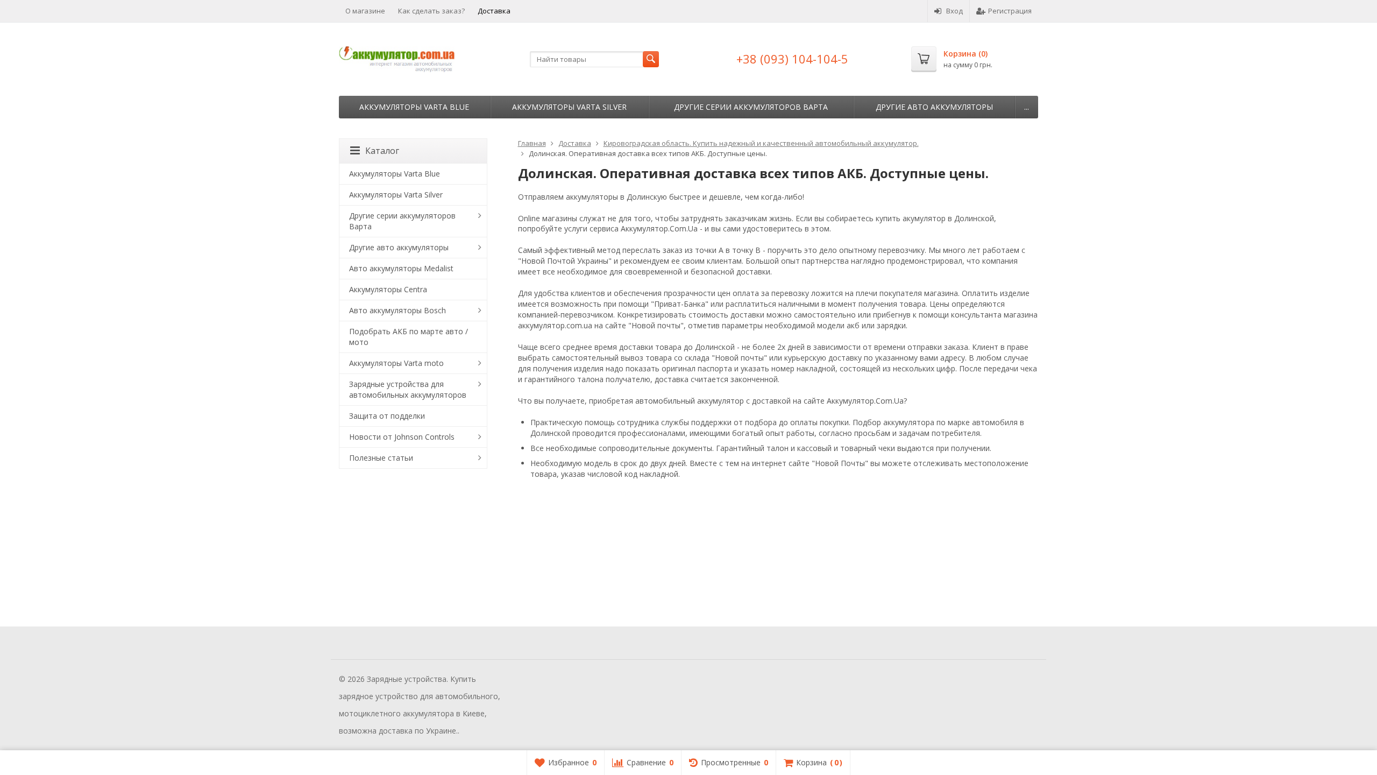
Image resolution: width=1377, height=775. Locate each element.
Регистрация (1010, 11)
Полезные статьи (381, 458)
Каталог (382, 151)
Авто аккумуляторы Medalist (401, 268)
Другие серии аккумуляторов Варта (751, 107)
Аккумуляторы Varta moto (396, 363)
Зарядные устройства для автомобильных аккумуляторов (407, 389)
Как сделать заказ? (431, 11)
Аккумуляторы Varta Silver (569, 107)
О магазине (365, 11)
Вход (954, 11)
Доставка (494, 11)
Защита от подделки (387, 416)
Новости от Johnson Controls (402, 437)
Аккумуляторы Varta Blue (414, 107)
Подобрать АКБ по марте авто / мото (408, 336)
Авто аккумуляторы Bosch (397, 310)
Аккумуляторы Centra (388, 289)
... (1026, 107)
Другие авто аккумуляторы (934, 107)
